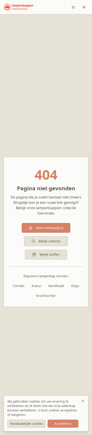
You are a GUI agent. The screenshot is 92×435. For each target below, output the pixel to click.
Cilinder (19, 286)
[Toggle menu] (83, 7)
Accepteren (62, 423)
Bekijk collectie (50, 241)
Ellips (75, 286)
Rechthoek (56, 286)
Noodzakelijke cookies (26, 423)
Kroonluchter (46, 295)
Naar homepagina (49, 228)
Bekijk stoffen (50, 254)
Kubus (36, 286)
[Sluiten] (83, 401)
